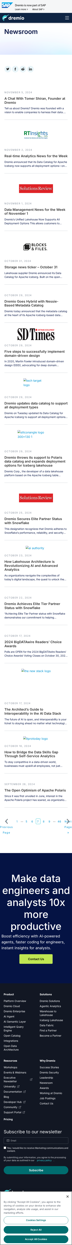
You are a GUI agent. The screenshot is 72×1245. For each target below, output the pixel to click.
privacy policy (44, 1160)
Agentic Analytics (50, 1006)
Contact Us (36, 959)
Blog (6, 1096)
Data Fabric (47, 1025)
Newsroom (46, 1082)
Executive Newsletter (10, 1079)
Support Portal (12, 1112)
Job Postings (47, 1098)
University (10, 1086)
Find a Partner (48, 1030)
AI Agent (9, 1016)
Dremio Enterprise (14, 1011)
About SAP (37, 9)
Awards (44, 1087)
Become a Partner (50, 1035)
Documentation (13, 1091)
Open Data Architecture (11, 1047)
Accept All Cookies (36, 1239)
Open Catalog (12, 1035)
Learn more (20, 9)
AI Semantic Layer (15, 1021)
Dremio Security (49, 1072)
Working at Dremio (51, 1093)
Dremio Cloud (12, 1006)
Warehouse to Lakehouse (48, 1013)
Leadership (46, 1077)
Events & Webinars (15, 1072)
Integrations (11, 1040)
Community (10, 1107)
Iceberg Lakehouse (51, 1020)
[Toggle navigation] (67, 18)
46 (59, 821)
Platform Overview (15, 1000)
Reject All (35, 1229)
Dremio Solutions (50, 1000)
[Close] (68, 1196)
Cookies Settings (36, 1220)
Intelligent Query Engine (14, 1028)
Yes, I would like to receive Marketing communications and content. (37, 1149)
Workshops (10, 1067)
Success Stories (49, 1067)
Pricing (8, 1119)
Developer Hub (13, 1101)
